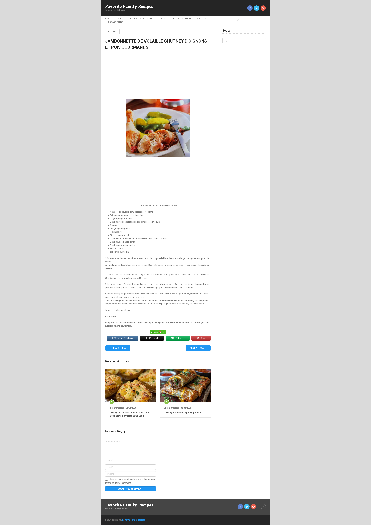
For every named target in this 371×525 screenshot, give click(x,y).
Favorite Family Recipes (129, 6)
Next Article (197, 348)
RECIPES (133, 19)
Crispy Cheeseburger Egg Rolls (182, 412)
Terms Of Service (193, 19)
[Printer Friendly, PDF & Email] (158, 332)
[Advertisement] (158, 77)
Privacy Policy (115, 22)
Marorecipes (118, 408)
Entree (120, 19)
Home (108, 19)
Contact (162, 19)
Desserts (147, 19)
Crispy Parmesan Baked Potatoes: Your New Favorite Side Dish (130, 414)
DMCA (176, 19)
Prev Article (118, 348)
